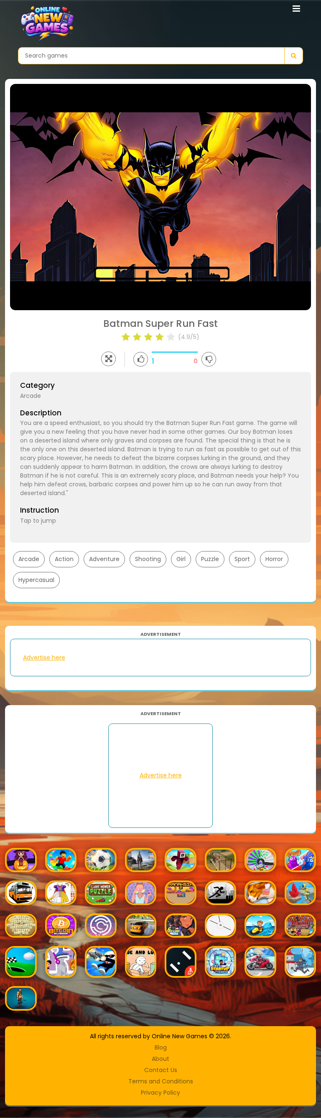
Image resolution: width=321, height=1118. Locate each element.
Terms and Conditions (160, 1081)
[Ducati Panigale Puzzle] (260, 962)
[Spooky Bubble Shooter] (21, 860)
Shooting (148, 559)
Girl (181, 559)
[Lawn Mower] (101, 892)
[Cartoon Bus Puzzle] (21, 892)
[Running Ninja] (300, 962)
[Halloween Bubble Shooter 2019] (300, 925)
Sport (242, 559)
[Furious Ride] (101, 962)
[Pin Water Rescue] (61, 962)
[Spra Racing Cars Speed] (141, 925)
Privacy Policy (160, 1092)
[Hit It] (221, 925)
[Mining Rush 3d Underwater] (300, 892)
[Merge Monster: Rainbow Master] (300, 860)
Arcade (28, 559)
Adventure (104, 559)
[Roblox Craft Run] (180, 860)
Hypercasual (36, 580)
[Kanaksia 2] (180, 892)
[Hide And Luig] (141, 962)
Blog (161, 1047)
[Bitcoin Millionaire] (61, 925)
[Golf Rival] (21, 962)
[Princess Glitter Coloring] (61, 892)
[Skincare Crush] (141, 892)
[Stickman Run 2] (221, 892)
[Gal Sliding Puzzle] (180, 925)
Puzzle (210, 559)
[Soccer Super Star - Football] (101, 860)
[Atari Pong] (180, 962)
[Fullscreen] (108, 359)
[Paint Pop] (260, 860)
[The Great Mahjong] (21, 925)
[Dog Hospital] (260, 892)
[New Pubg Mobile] (141, 860)
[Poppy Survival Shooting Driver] (21, 998)
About (160, 1059)
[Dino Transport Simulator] (221, 860)
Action (64, 559)
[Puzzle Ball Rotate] (101, 925)
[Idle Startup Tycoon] (221, 962)
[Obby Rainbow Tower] (61, 860)
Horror (274, 559)
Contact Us (160, 1070)
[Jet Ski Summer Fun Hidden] (260, 925)
